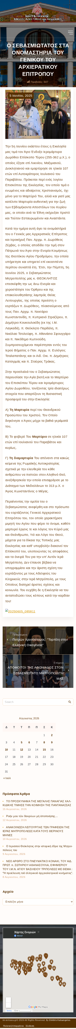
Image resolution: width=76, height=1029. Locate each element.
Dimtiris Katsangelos (59, 1020)
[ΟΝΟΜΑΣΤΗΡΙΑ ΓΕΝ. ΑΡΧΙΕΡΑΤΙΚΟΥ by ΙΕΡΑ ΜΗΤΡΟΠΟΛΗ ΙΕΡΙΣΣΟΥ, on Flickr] (20, 611)
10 (6, 749)
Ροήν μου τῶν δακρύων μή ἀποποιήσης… (32, 816)
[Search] (69, 701)
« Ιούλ (7, 778)
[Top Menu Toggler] (70, 32)
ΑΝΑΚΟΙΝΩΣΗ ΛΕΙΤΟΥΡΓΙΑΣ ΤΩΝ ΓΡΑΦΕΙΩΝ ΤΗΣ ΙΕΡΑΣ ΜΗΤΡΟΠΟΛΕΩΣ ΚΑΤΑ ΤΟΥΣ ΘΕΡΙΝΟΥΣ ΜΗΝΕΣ (36, 831)
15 (44, 749)
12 (21, 749)
